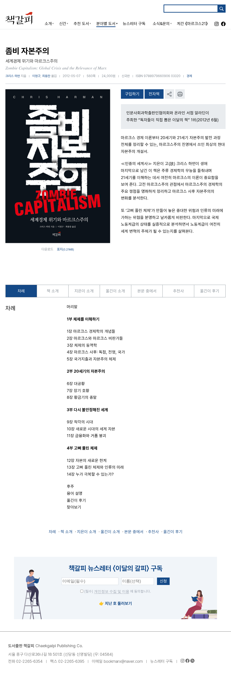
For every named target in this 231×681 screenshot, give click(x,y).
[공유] (169, 94)
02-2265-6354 (29, 661)
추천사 (178, 291)
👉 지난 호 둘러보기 (115, 603)
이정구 (36, 76)
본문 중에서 (147, 291)
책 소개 (53, 291)
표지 (65, 249)
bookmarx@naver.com (123, 661)
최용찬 (46, 76)
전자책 (154, 94)
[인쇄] (180, 94)
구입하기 (132, 94)
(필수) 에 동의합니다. (117, 591)
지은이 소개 (84, 291)
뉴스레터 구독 (161, 661)
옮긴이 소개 (115, 291)
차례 (21, 291)
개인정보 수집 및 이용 (111, 591)
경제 (189, 76)
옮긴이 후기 (209, 291)
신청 (163, 581)
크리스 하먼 (12, 76)
